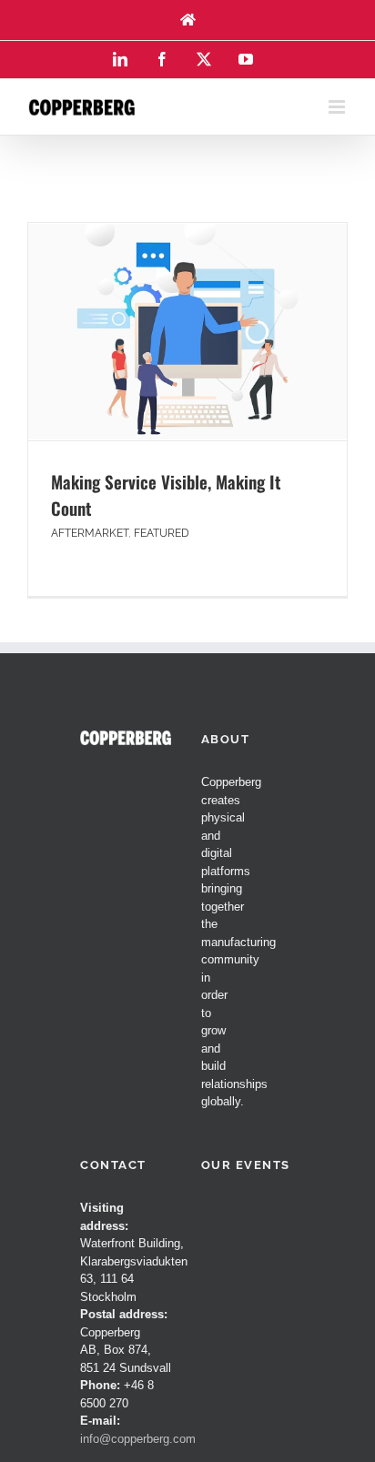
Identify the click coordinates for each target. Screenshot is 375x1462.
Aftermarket (89, 533)
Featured (161, 533)
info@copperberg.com (138, 1439)
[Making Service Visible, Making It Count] (187, 331)
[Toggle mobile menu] (338, 106)
